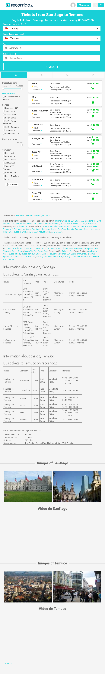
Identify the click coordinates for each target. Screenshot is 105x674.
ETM (99, 220)
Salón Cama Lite (12, 127)
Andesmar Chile (50, 226)
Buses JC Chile (20, 231)
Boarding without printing (11, 97)
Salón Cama (10, 118)
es (95, 5)
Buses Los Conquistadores (39, 223)
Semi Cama (10, 130)
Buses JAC (79, 220)
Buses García (91, 226)
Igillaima (45, 229)
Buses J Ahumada (91, 229)
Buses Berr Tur (77, 226)
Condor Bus (90, 220)
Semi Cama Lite (12, 133)
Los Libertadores (18, 223)
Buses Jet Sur (64, 226)
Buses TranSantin (33, 229)
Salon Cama (10, 114)
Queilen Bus (55, 229)
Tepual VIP (8, 229)
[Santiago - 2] (77, 486)
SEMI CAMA (10, 111)
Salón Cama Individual (9, 122)
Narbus (6, 223)
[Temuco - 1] (27, 586)
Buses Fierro (66, 223)
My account (84, 5)
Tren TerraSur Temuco (72, 229)
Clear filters (13, 184)
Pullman (58, 220)
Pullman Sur (19, 229)
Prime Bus (7, 231)
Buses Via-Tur (79, 223)
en (101, 5)
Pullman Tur (22, 226)
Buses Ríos (91, 223)
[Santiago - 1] (27, 486)
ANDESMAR (32, 231)
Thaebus (55, 223)
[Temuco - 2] (77, 586)
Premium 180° (11, 108)
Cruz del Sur (68, 220)
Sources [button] (8, 663)
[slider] (3, 89)
